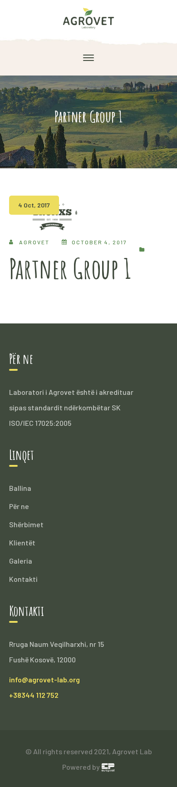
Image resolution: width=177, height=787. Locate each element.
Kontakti (23, 579)
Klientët (22, 542)
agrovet (34, 242)
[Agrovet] (88, 17)
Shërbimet (26, 524)
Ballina (20, 488)
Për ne (19, 506)
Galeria (20, 560)
